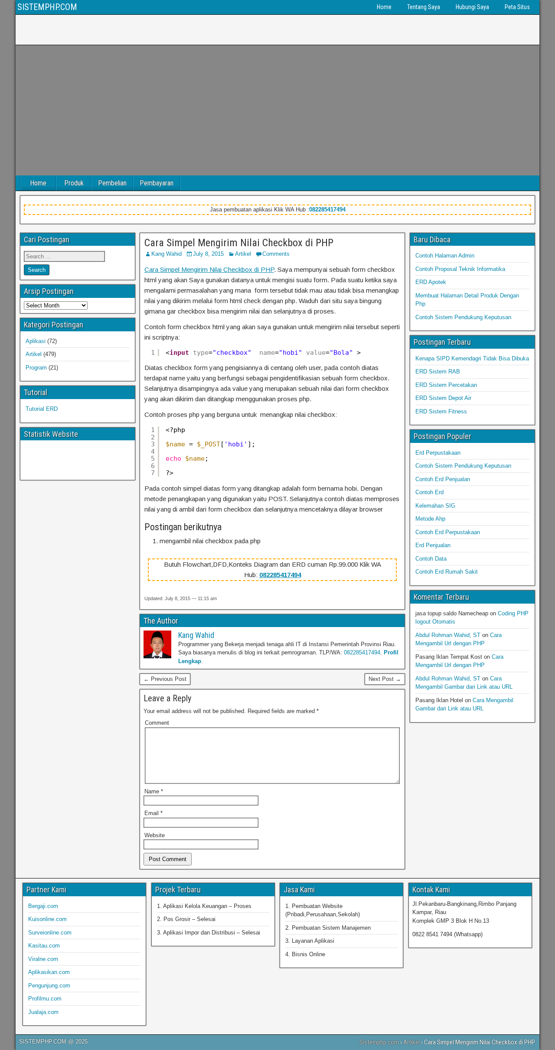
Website (154, 835)
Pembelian (112, 183)
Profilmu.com (45, 998)
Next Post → (385, 679)
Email (153, 813)
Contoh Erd (429, 492)
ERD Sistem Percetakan (446, 385)
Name (153, 791)
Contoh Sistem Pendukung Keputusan (463, 317)
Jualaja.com (43, 1012)
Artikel (243, 254)
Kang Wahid (166, 254)
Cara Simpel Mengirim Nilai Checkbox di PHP (238, 243)
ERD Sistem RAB (437, 371)
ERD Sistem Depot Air (443, 398)
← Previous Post (165, 679)
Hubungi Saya (472, 6)
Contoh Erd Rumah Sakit (446, 571)
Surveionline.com (50, 932)
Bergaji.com (43, 906)
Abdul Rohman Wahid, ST (447, 635)
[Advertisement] (277, 110)
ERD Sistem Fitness (441, 411)
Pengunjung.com (49, 985)
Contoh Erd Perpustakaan (447, 532)
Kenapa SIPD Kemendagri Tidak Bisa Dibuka (472, 358)
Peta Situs (517, 6)
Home (384, 6)
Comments (276, 254)
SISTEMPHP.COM (47, 7)
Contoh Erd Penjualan (442, 479)
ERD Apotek (430, 282)
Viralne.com (43, 959)
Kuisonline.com (47, 919)
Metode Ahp (430, 518)
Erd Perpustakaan (437, 452)
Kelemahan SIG (435, 505)
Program (36, 367)
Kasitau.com (44, 945)
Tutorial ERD (42, 409)
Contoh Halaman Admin (444, 255)
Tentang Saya (423, 6)
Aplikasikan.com (49, 972)
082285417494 (327, 209)
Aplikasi (36, 341)
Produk (74, 183)
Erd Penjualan (433, 545)
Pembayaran (156, 183)
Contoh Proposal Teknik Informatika (460, 269)
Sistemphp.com (379, 1042)
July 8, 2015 (208, 254)
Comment (157, 723)
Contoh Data (431, 558)
